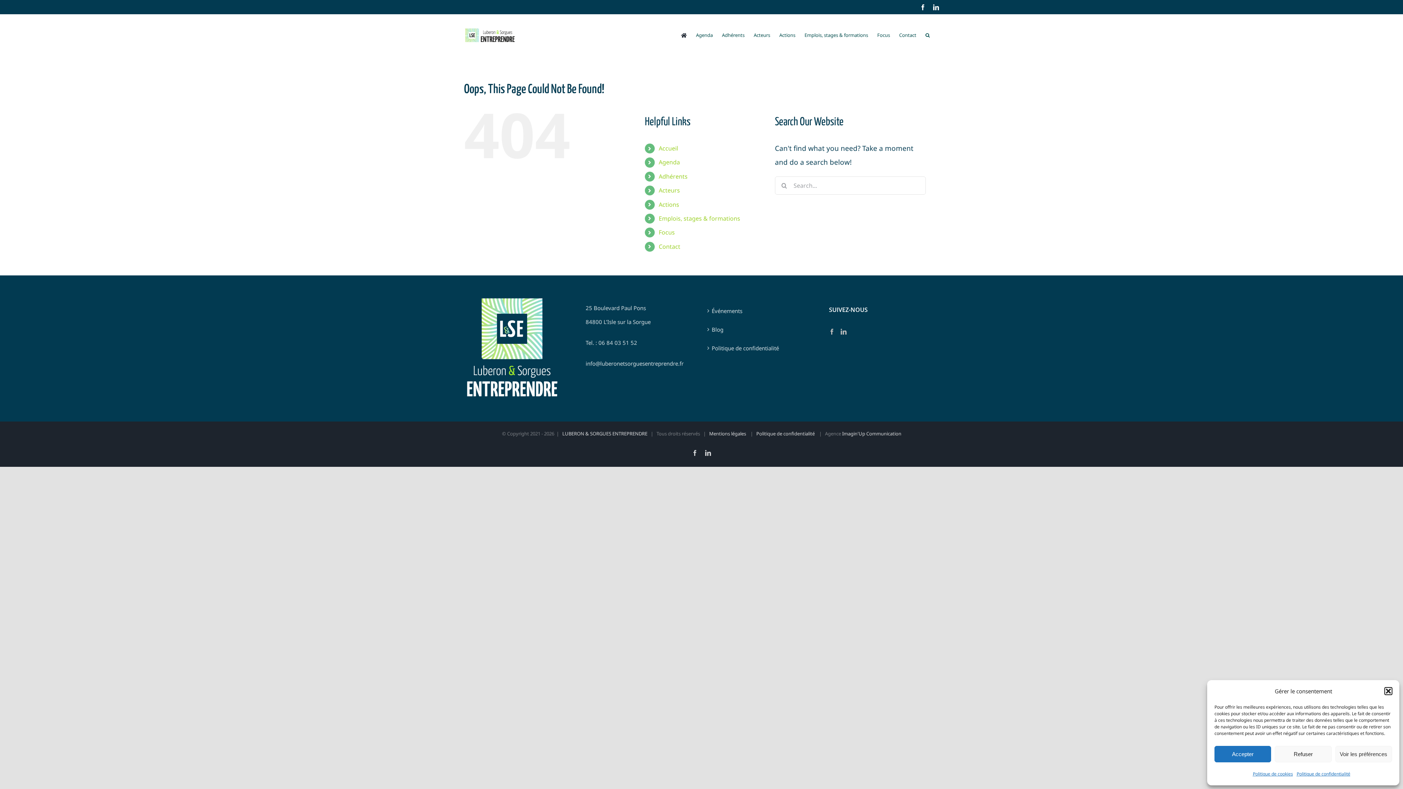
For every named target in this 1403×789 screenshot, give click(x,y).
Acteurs (669, 190)
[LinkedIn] (844, 332)
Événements (727, 311)
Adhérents (673, 176)
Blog (717, 329)
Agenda (669, 162)
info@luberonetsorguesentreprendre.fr (635, 363)
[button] (1388, 691)
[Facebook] (832, 332)
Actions (669, 205)
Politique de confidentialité (1323, 774)
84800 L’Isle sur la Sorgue (618, 321)
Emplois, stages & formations (699, 218)
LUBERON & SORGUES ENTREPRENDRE (604, 433)
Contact (669, 247)
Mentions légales (728, 433)
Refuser (1303, 754)
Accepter (1243, 754)
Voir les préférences (1363, 754)
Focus (667, 232)
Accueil (668, 148)
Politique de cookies (1273, 774)
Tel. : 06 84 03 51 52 (611, 342)
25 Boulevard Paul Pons (616, 308)
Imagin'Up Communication (871, 433)
